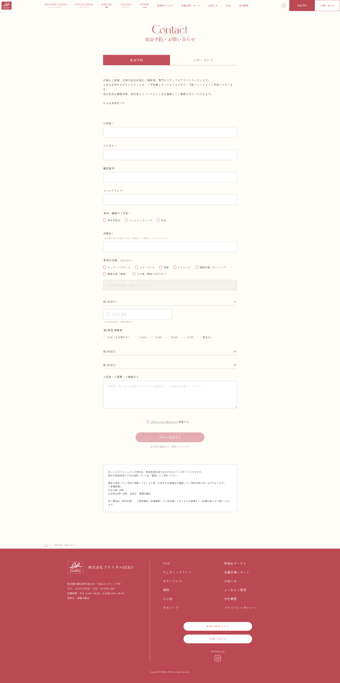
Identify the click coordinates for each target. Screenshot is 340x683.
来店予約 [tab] (136, 60)
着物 (166, 590)
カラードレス (172, 581)
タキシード (171, 607)
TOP (46, 545)
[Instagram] (218, 658)
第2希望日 (109, 351)
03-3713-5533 (82, 588)
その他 (168, 599)
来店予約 (302, 5)
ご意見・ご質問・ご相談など (121, 377)
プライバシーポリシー (163, 421)
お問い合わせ (327, 5)
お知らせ (230, 581)
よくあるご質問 (235, 590)
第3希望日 (109, 365)
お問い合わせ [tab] (203, 60)
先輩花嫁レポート (237, 572)
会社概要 (230, 599)
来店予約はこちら (218, 626)
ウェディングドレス (177, 572)
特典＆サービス (235, 563)
